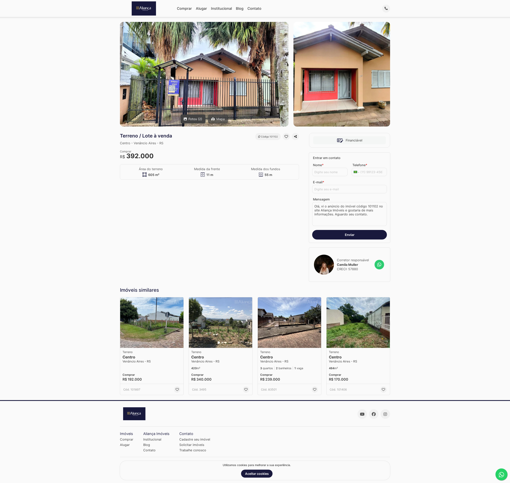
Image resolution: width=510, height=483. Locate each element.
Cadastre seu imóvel (194, 439)
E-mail (318, 182)
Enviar (349, 235)
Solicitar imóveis (191, 445)
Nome (318, 165)
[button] (151, 322)
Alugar (201, 8)
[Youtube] (362, 414)
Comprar (184, 8)
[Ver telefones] (386, 9)
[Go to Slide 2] (222, 343)
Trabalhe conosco (192, 450)
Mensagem (321, 199)
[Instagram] (385, 414)
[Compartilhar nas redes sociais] (295, 136)
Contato (254, 8)
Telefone (359, 165)
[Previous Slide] (193, 322)
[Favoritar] (286, 136)
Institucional (221, 8)
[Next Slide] (248, 322)
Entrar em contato (326, 158)
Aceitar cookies (257, 474)
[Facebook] (374, 414)
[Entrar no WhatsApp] (379, 264)
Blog (239, 8)
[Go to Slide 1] (219, 342)
